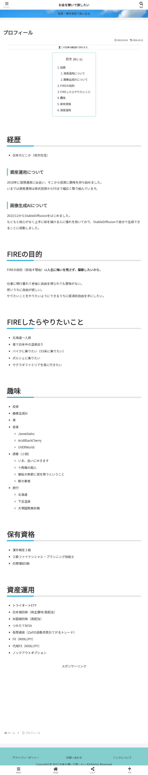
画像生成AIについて (75, 79)
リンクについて (122, 757)
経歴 (63, 67)
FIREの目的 (67, 86)
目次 (69, 59)
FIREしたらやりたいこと (75, 92)
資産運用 (65, 110)
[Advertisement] (74, 696)
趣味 (63, 98)
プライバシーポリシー (25, 757)
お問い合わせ (74, 757)
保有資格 (65, 104)
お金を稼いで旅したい (74, 5)
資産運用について (74, 73)
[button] (136, 601)
